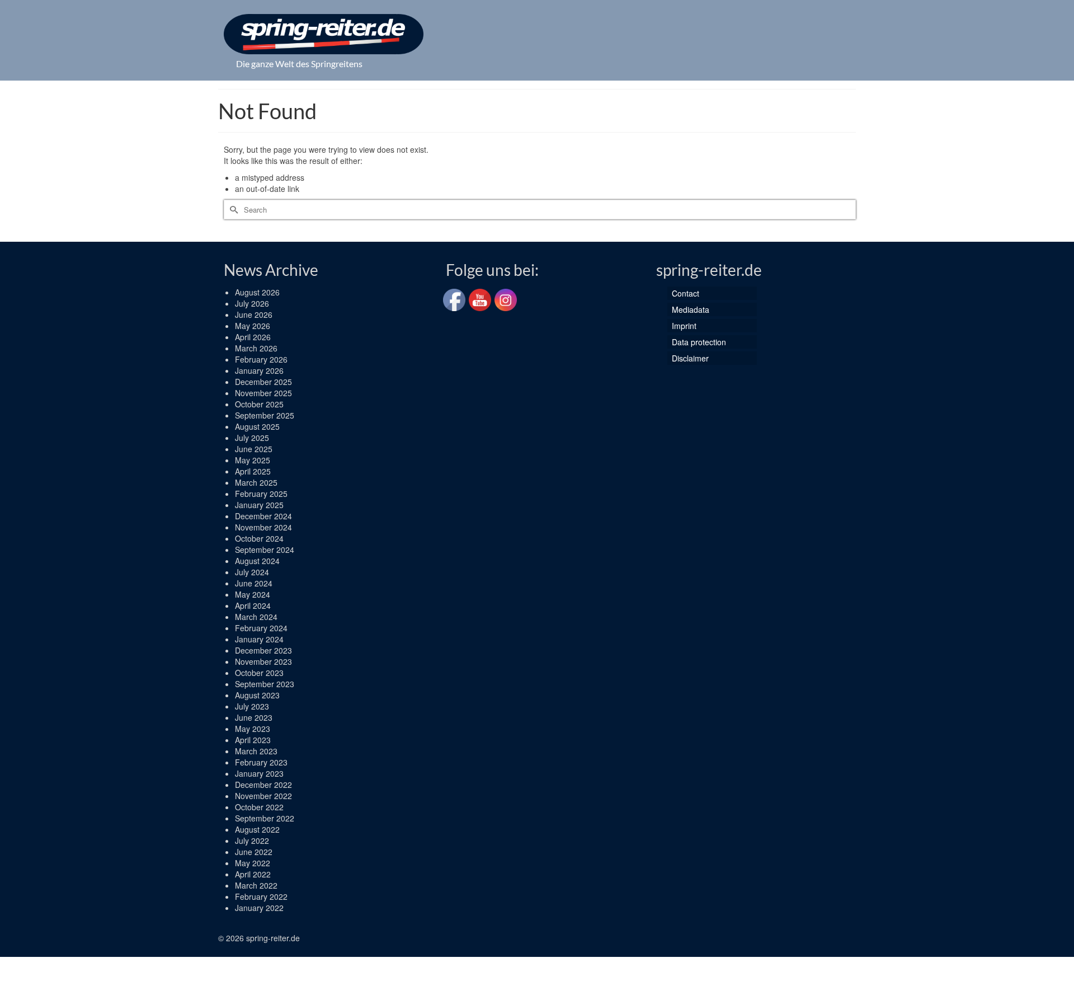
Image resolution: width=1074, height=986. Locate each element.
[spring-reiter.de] (323, 34)
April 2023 (253, 739)
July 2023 (252, 706)
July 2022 (252, 840)
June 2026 (253, 314)
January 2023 (259, 773)
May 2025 (252, 460)
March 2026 (256, 348)
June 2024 (253, 583)
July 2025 (252, 437)
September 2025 (264, 415)
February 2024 (261, 627)
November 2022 (263, 795)
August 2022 (257, 829)
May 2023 (252, 728)
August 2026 (257, 292)
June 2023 (253, 717)
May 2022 (252, 862)
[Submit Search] (232, 209)
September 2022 (264, 818)
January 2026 (259, 370)
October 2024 (259, 538)
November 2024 (263, 527)
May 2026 (252, 325)
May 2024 (252, 594)
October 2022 (259, 807)
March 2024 (256, 616)
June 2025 (253, 448)
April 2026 (253, 336)
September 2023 (264, 683)
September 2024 (264, 549)
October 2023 (259, 672)
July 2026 (252, 303)
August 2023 (257, 695)
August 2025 (257, 426)
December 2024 (263, 516)
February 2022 (261, 896)
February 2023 (261, 762)
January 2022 (259, 907)
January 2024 (259, 639)
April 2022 (253, 874)
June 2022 (253, 851)
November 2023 (263, 661)
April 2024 (253, 605)
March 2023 (256, 751)
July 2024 (252, 571)
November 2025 (263, 392)
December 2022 (263, 784)
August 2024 (257, 560)
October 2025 (259, 404)
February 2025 (261, 493)
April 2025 (253, 471)
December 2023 (263, 650)
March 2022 (256, 885)
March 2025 (256, 482)
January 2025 (259, 504)
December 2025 (263, 381)
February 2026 (261, 359)
